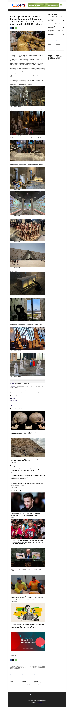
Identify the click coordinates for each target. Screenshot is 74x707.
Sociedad (39, 10)
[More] (18, 28)
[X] (13, 28)
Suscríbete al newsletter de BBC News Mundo (24, 653)
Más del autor (29, 672)
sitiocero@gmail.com (39, 702)
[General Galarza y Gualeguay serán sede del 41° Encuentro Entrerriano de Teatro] (39, 678)
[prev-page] (10, 686)
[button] (62, 10)
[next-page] (12, 686)
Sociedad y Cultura (14, 400)
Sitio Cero (52, 20)
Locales (36, 10)
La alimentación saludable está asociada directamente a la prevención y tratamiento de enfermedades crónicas (18, 667)
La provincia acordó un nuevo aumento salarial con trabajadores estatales (37, 667)
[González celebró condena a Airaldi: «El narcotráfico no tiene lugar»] (51, 53)
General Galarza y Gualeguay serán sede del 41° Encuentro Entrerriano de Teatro (39, 683)
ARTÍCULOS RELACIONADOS (17, 672)
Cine (43, 10)
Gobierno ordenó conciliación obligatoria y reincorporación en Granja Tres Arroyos (59, 58)
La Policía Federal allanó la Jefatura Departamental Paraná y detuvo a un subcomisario (15, 683)
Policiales (11, 681)
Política (27, 10)
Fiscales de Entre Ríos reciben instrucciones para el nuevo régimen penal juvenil (27, 683)
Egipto (12, 405)
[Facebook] (11, 28)
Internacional (19, 10)
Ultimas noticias (13, 10)
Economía (23, 10)
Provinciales (31, 10)
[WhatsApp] (16, 28)
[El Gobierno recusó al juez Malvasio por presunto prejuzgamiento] (60, 42)
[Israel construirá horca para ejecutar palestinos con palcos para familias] (51, 42)
